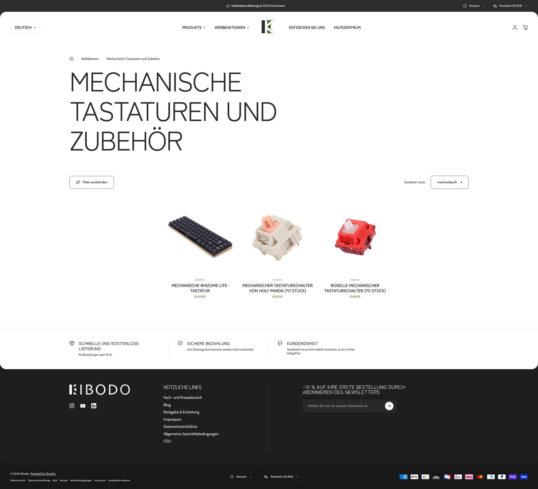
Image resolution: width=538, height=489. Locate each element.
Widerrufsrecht (17, 480)
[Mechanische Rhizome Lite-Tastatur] (200, 237)
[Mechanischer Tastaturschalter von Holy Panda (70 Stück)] (277, 237)
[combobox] (474, 6)
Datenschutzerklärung (39, 480)
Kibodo (277, 279)
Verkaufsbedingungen (81, 480)
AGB (55, 480)
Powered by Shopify (43, 474)
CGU (167, 441)
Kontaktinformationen (119, 480)
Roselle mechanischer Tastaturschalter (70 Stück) (355, 288)
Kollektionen (90, 59)
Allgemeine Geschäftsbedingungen (191, 434)
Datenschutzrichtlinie (180, 426)
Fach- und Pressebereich (183, 397)
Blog (167, 405)
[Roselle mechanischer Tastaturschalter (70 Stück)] (355, 237)
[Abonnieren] (389, 406)
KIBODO (200, 279)
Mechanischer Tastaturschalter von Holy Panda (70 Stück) (277, 288)
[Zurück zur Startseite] (71, 59)
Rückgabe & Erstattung (181, 412)
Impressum (172, 419)
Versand (64, 480)
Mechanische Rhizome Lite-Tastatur (200, 288)
